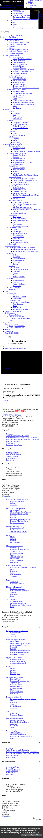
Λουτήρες (31, 3)
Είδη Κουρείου (13, 137)
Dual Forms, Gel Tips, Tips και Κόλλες (25, 175)
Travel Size (16, 75)
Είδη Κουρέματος (18, 91)
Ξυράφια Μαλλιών (19, 86)
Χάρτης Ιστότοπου (12, 456)
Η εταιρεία (9, 434)
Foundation (16, 271)
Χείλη (11, 278)
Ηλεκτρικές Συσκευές (16, 57)
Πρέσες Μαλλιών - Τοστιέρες (22, 59)
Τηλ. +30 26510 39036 (12, 333)
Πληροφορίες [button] (21, 742)
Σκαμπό (30, 7)
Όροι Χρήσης (10, 443)
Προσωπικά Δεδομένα (32, 833)
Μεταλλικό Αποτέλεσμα (20, 233)
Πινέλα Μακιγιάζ (14, 287)
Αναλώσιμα (16, 142)
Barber (7, 109)
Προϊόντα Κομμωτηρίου (16, 77)
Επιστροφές (10, 460)
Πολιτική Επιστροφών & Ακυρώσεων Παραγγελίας (22, 439)
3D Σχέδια (16, 238)
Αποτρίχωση (13, 293)
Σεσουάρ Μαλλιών (19, 62)
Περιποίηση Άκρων (15, 177)
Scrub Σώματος (18, 304)
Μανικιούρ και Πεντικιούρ (13, 144)
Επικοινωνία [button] (21, 778)
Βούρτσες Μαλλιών (19, 84)
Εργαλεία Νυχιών (14, 186)
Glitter (15, 229)
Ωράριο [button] (21, 795)
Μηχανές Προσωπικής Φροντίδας (23, 70)
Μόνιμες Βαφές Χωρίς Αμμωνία (19, 42)
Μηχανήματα (13, 215)
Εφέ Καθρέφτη (17, 231)
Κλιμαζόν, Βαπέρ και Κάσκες (19, 590)
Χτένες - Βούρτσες (19, 135)
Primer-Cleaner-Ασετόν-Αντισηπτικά (24, 204)
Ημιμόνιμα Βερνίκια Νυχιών (18, 153)
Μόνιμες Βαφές (14, 40)
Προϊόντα (16, 133)
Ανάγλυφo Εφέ (17, 240)
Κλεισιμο (24, 835)
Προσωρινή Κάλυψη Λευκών (18, 51)
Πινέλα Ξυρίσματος (19, 126)
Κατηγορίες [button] (21, 627)
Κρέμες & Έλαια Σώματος (21, 302)
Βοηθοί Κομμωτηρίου (17, 589)
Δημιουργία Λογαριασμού (17, 326)
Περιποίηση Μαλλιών (17, 501)
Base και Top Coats (19, 148)
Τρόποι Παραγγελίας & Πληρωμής (17, 436)
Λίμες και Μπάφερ (19, 206)
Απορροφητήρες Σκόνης (20, 226)
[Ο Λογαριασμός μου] (36, 11)
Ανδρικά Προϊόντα (15, 315)
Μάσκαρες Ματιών (19, 258)
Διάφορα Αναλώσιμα (19, 213)
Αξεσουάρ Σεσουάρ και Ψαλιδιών (23, 102)
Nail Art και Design (15, 228)
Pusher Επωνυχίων (19, 188)
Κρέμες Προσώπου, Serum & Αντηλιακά (26, 251)
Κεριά (15, 295)
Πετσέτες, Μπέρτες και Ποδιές (22, 100)
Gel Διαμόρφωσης (18, 168)
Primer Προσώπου (19, 277)
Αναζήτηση (8, 329)
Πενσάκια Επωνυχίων (20, 191)
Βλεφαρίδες (16, 257)
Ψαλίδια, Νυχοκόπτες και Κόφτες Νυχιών (26, 195)
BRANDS (8, 322)
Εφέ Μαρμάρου (18, 235)
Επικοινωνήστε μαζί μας (14, 445)
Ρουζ (14, 275)
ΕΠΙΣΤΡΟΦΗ (5, 368)
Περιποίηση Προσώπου (20, 122)
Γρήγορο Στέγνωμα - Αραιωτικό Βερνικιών (26, 151)
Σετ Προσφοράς (10, 313)
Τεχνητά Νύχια (13, 166)
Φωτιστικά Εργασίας (19, 218)
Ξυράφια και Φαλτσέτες (20, 128)
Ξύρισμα (11, 120)
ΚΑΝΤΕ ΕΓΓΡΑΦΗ (9, 415)
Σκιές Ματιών (17, 262)
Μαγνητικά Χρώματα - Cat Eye (23, 162)
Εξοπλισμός (12, 244)
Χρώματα (16, 149)
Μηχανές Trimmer (18, 66)
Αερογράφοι (17, 217)
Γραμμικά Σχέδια (18, 237)
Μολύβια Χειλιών (18, 280)
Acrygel (15, 171)
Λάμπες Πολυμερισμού (20, 220)
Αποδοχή (31, 835)
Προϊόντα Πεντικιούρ (19, 182)
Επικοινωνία (9, 331)
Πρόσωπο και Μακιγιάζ (12, 246)
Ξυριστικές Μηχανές (19, 68)
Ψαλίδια (15, 140)
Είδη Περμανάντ (18, 97)
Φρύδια (15, 264)
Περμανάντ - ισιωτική (16, 53)
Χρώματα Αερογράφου (20, 242)
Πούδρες (15, 273)
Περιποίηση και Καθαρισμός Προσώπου (22, 248)
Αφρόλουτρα (17, 307)
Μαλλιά (11, 111)
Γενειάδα (12, 131)
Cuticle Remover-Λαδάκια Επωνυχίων (25, 180)
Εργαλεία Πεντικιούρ (19, 189)
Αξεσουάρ (12, 289)
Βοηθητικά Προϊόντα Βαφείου (18, 50)
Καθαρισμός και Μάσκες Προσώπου (24, 249)
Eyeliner (15, 255)
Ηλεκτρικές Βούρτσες (20, 73)
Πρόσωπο (12, 266)
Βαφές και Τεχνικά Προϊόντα (15, 508)
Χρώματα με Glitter (19, 160)
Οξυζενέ (11, 48)
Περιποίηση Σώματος (15, 300)
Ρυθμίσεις (38, 835)
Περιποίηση (16, 113)
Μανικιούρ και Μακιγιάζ (16, 317)
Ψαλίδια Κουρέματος (19, 79)
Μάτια (11, 253)
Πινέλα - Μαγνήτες (19, 197)
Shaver (15, 129)
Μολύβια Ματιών (18, 260)
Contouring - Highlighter (20, 269)
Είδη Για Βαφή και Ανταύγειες (22, 93)
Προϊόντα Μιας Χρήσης (20, 202)
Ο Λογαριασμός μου (11, 324)
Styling (15, 115)
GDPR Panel (10, 458)
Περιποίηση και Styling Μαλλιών (19, 318)
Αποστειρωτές (17, 224)
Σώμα (6, 291)
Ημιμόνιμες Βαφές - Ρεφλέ (17, 44)
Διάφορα (15, 106)
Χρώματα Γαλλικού (19, 159)
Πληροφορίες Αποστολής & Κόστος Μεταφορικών (22, 437)
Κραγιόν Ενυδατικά (19, 284)
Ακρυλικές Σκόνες (19, 169)
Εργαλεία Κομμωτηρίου (12, 55)
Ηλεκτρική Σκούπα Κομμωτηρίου (23, 104)
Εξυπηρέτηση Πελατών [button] (21, 761)
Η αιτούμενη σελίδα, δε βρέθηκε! (15, 348)
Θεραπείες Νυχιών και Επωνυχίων (24, 179)
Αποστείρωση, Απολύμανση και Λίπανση (26, 88)
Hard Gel (16, 173)
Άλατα (15, 306)
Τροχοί (15, 222)
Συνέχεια (5, 400)
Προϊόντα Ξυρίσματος (20, 124)
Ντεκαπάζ (12, 46)
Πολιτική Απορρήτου (13, 441)
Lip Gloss (16, 282)
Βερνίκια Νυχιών (14, 146)
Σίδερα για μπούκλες (19, 60)
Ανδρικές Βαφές (18, 117)
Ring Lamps (17, 108)
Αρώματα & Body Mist (20, 309)
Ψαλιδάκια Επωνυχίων (20, 193)
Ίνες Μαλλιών (17, 119)
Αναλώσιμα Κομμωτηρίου (17, 90)
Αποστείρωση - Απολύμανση (22, 208)
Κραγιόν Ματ (17, 286)
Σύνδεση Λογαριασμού (16, 327)
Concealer (16, 268)
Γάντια (15, 99)
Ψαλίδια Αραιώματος (19, 80)
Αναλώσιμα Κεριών (19, 297)
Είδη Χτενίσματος (18, 95)
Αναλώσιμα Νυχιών (15, 200)
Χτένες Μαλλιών (18, 82)
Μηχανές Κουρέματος (20, 64)
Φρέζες (15, 198)
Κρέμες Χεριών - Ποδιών (21, 184)
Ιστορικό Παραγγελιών (13, 454)
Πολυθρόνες (32, 5)
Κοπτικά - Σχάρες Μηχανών (22, 71)
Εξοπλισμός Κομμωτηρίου (13, 311)
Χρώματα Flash (18, 164)
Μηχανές (15, 139)
